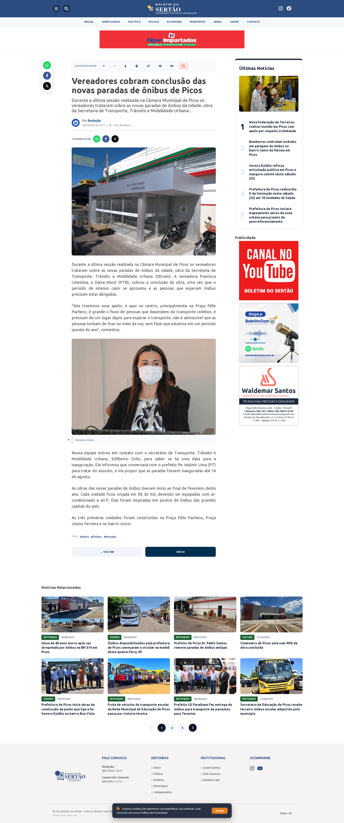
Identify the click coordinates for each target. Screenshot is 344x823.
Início (180, 551)
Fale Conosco (211, 773)
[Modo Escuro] (125, 66)
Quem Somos (111, 21)
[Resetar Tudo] (183, 66)
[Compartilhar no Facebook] (47, 76)
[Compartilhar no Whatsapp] (47, 65)
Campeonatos (163, 792)
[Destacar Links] (148, 66)
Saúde (234, 21)
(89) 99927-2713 (112, 781)
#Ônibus (96, 536)
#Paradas (110, 536)
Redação (94, 120)
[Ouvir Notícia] (172, 66)
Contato (253, 21)
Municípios (197, 21)
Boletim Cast (211, 780)
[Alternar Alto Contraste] (137, 66)
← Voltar (107, 551)
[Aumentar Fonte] (104, 66)
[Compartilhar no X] (47, 86)
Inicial (89, 21)
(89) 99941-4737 (112, 770)
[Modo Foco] (160, 66)
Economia (174, 21)
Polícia (154, 21)
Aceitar (219, 810)
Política (134, 21)
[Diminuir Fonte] (114, 66)
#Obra (84, 536)
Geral (217, 21)
